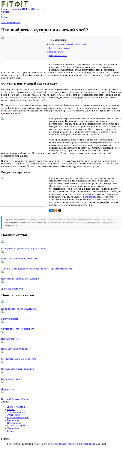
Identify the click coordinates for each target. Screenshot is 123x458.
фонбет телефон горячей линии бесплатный (73, 444)
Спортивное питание (18, 417)
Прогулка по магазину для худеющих (20, 278)
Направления (14, 423)
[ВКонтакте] (51, 210)
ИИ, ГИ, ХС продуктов (33, 9)
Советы (11, 431)
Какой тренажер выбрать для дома (18, 308)
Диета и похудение (17, 406)
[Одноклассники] (55, 210)
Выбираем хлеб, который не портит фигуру (23, 248)
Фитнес (5, 11)
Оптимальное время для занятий (17, 369)
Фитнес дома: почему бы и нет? (17, 329)
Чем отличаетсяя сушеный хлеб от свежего (68, 44)
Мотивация (13, 420)
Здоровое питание (10, 22)
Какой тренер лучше (11, 379)
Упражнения (13, 415)
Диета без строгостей (12, 288)
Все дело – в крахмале (59, 48)
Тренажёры (13, 428)
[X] (59, 210)
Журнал (5, 9)
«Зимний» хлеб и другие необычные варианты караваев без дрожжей (37, 268)
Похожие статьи (56, 52)
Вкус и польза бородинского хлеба (19, 258)
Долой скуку (7, 389)
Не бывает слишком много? (15, 349)
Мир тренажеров (9, 319)
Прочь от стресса (10, 339)
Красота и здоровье (17, 425)
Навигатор (15, 9)
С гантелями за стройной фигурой (18, 359)
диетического (89, 197)
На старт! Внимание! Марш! (15, 399)
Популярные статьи (58, 55)
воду (104, 108)
